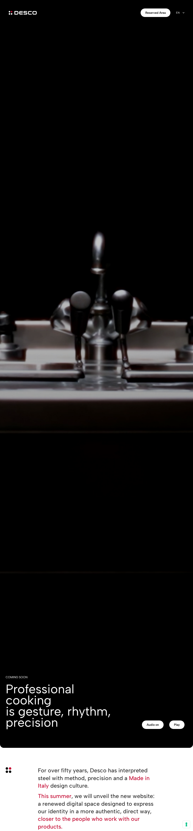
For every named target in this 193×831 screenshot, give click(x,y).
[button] (153, 724)
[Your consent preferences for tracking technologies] (186, 824)
